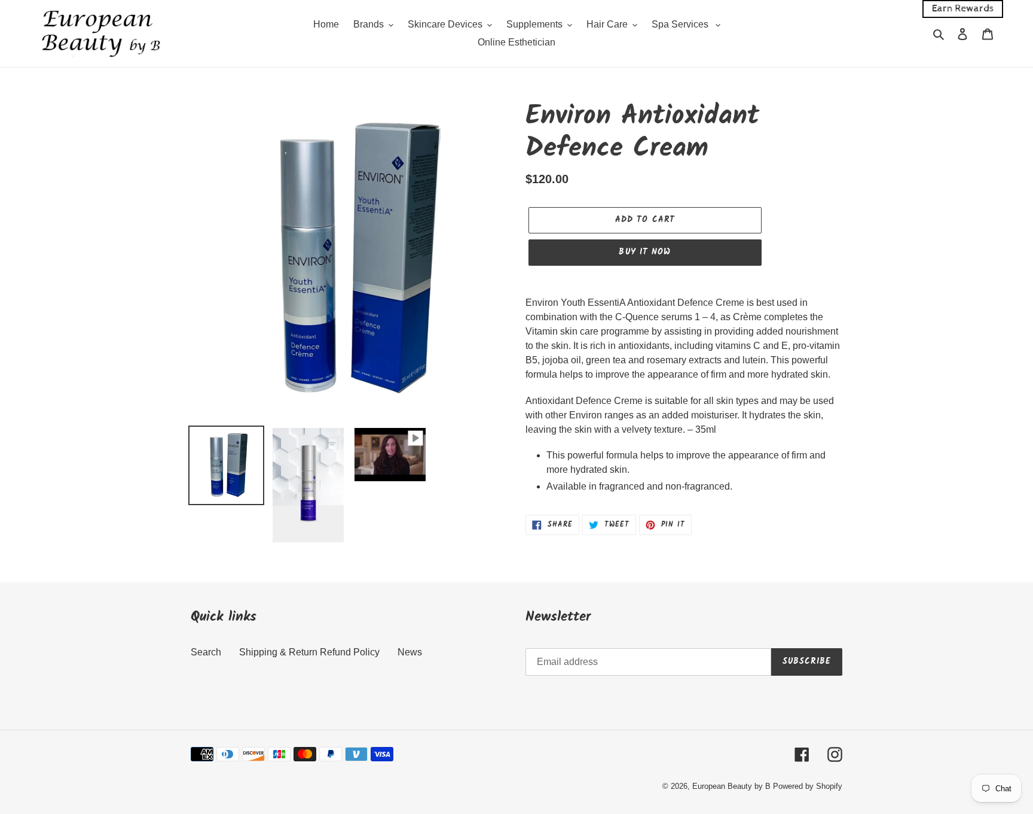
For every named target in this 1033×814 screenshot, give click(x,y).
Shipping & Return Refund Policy (309, 652)
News (410, 652)
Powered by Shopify (807, 786)
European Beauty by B (731, 786)
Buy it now (645, 252)
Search (206, 652)
